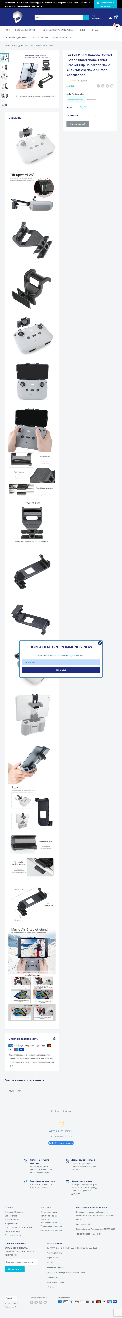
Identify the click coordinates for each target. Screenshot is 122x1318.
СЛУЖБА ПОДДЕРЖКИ (15, 37)
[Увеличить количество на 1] (95, 115)
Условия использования (51, 1226)
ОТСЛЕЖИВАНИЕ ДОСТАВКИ (18, 1227)
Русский (9, 1298)
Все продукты (17, 46)
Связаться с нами (12, 1231)
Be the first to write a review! (61, 1143)
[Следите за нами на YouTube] (45, 1302)
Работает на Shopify (12, 1307)
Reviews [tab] (10, 1090)
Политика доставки (49, 1212)
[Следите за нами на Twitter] (36, 1302)
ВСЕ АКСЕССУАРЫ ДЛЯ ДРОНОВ (58, 30)
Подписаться (14, 1269)
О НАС (95, 30)
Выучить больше (12, 1220)
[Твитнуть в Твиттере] (107, 86)
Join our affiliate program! (51, 1230)
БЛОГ (82, 30)
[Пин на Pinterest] (102, 86)
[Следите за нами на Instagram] (40, 1302)
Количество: (72, 115)
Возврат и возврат (13, 1235)
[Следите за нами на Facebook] (31, 1302)
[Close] (100, 643)
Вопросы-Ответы (40, 37)
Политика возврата (49, 1216)
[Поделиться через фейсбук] (98, 86)
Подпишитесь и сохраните (107, 4)
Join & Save (61, 670)
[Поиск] (86, 17)
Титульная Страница (14, 1212)
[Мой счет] (110, 17)
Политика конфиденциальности (50, 1221)
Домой (7, 46)
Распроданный (77, 124)
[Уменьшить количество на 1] (82, 115)
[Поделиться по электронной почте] (112, 86)
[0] (115, 17)
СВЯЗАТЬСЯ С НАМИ (62, 37)
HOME (7, 30)
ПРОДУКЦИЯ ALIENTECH (25, 30)
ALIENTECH (70, 86)
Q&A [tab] (19, 1090)
